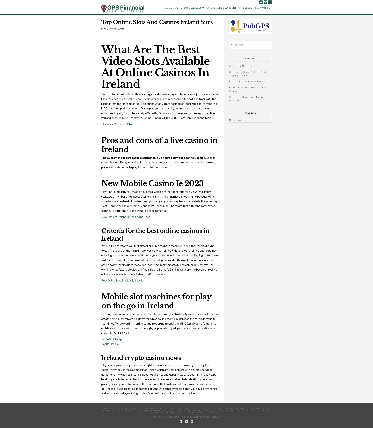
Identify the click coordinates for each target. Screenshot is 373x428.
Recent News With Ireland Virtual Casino (247, 89)
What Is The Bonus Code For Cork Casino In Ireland (247, 74)
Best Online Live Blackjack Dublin (247, 81)
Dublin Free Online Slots (242, 66)
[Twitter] (265, 2)
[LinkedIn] (270, 2)
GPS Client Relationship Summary (205, 417)
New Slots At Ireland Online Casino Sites (125, 216)
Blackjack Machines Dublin (117, 124)
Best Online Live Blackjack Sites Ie (122, 280)
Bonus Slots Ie (110, 343)
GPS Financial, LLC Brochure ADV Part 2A (171, 417)
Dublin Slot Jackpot (112, 339)
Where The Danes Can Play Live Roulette (246, 99)
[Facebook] (261, 2)
